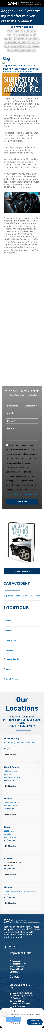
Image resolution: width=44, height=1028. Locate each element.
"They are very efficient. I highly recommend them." (26, 1016)
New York (9, 651)
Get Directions (11, 786)
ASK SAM (22, 501)
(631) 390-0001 (9, 780)
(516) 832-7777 (9, 749)
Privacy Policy (12, 494)
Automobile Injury (11, 71)
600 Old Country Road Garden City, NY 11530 (19, 743)
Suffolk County (12, 679)
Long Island (11, 641)
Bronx (8, 621)
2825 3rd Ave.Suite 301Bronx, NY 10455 (10, 834)
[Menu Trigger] (38, 11)
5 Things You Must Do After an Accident (22, 596)
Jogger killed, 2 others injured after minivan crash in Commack (19, 16)
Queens (8, 669)
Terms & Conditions (28, 494)
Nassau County (12, 659)
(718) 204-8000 (9, 840)
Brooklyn (9, 631)
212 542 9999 (9, 809)
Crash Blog (27, 71)
